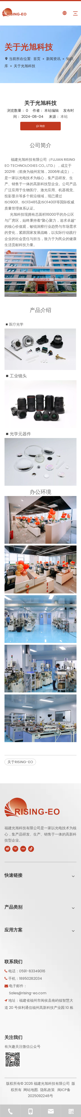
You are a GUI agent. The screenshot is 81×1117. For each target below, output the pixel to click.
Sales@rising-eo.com (27, 993)
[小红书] (23, 849)
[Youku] (15, 849)
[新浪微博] (7, 849)
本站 (64, 116)
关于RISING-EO (20, 762)
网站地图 (30, 1089)
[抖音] (31, 849)
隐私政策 (47, 1089)
